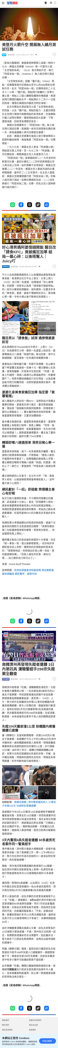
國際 (4, 55)
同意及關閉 (47, 1041)
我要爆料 (32, 1030)
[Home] (12, 2)
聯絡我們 (5, 1020)
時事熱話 (6, 266)
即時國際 (6, 679)
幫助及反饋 (33, 1025)
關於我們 (5, 1025)
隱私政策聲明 (7, 1030)
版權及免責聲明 (35, 1020)
